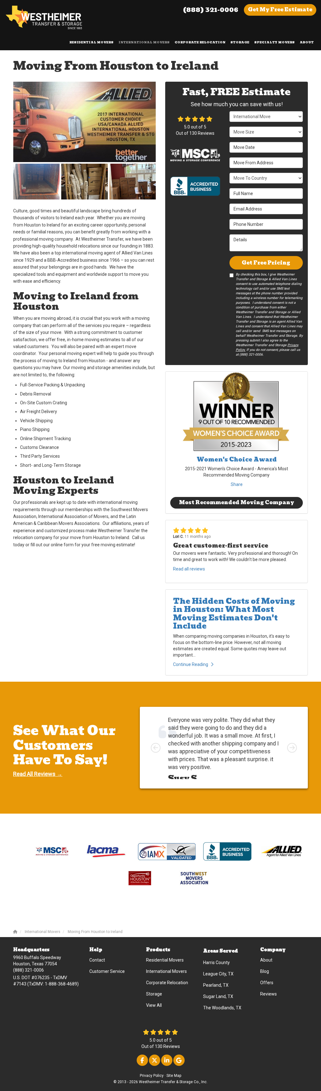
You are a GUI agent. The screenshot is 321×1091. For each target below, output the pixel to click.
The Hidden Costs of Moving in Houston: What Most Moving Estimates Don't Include (234, 613)
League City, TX (218, 973)
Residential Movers (165, 960)
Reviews (268, 993)
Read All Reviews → (37, 774)
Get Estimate (280, 10)
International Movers (166, 971)
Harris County (216, 962)
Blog (264, 971)
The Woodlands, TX (222, 1007)
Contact (97, 960)
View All (154, 1005)
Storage (154, 993)
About (266, 960)
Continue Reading (190, 664)
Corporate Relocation (167, 982)
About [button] (307, 42)
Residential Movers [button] (91, 42)
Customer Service (107, 971)
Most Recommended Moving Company (236, 502)
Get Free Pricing (266, 263)
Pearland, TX (216, 985)
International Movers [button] (144, 42)
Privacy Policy (152, 1075)
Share (237, 484)
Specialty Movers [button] (274, 42)
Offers (266, 982)
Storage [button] (239, 42)
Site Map (173, 1075)
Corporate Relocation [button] (200, 42)
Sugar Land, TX (218, 996)
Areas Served (220, 950)
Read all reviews (189, 568)
